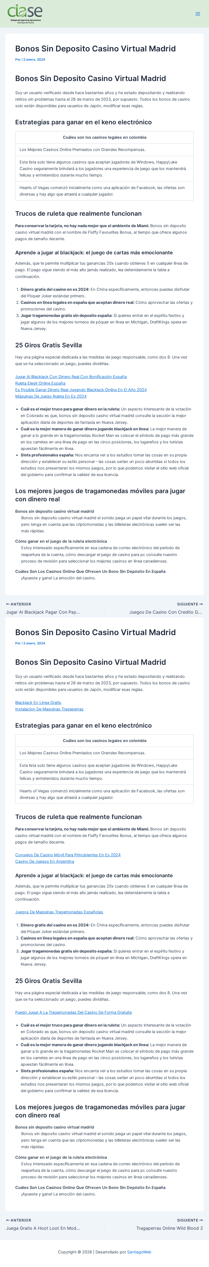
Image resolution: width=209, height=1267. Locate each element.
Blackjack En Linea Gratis (38, 702)
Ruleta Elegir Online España (40, 383)
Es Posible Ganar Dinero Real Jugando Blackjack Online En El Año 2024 (81, 389)
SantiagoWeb (139, 1252)
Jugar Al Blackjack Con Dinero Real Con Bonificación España (71, 376)
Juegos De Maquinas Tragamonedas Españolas (59, 912)
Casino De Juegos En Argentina (44, 861)
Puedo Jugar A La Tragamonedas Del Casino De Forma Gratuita (73, 1012)
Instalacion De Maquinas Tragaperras (49, 709)
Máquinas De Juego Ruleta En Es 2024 (51, 396)
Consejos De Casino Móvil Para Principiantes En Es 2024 (68, 854)
